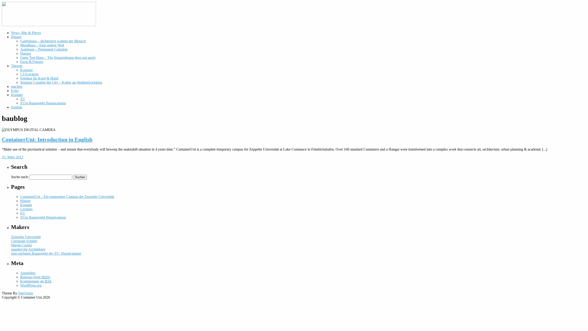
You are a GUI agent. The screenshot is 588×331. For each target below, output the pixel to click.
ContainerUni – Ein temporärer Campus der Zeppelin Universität (67, 197)
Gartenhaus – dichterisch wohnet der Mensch (53, 41)
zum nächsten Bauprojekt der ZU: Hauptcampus (46, 253)
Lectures (26, 209)
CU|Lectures (29, 74)
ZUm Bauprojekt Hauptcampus (43, 103)
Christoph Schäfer (24, 241)
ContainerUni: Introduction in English (47, 140)
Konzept (26, 70)
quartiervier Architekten (28, 249)
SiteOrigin (25, 293)
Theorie (16, 66)
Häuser (16, 37)
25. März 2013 (12, 157)
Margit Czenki (21, 245)
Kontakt (17, 95)
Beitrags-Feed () (35, 277)
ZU (22, 99)
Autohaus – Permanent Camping (44, 49)
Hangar (25, 53)
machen (16, 86)
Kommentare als (35, 281)
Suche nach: (20, 177)
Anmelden (27, 273)
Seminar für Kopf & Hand (39, 78)
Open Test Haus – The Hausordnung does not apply (58, 58)
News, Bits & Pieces (26, 33)
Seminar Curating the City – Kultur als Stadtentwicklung (61, 82)
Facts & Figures (31, 62)
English (16, 107)
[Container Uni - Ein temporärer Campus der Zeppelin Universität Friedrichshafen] (49, 25)
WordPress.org (31, 285)
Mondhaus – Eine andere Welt (42, 45)
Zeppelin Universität (26, 237)
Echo (15, 91)
